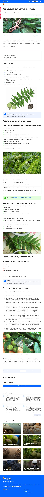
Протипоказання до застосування (10, 57)
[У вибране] (19, 425)
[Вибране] (40, 1)
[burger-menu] (40, 4)
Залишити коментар (22, 385)
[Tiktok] (13, 482)
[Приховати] (40, 52)
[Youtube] (11, 482)
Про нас (4, 490)
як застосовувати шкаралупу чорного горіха (22, 197)
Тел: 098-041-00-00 (26, 491)
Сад (5, 12)
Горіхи (9, 12)
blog (5, 1)
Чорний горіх (14, 12)
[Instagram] (6, 482)
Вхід (35, 1)
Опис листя (6, 53)
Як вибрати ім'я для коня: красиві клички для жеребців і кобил (13, 402)
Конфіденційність (5, 489)
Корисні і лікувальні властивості (9, 55)
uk (30, 1)
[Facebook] (4, 482)
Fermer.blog (4, 4)
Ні (24, 370)
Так (21, 370)
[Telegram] (8, 482)
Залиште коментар (9, 382)
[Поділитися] (34, 36)
